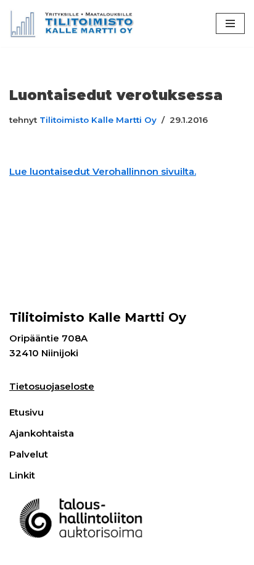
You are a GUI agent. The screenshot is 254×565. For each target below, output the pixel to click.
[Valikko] (230, 23)
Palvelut (28, 454)
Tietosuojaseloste (51, 386)
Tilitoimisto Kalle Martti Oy (98, 120)
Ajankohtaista (41, 433)
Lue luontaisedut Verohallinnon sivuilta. (102, 171)
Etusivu (26, 412)
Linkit (22, 475)
